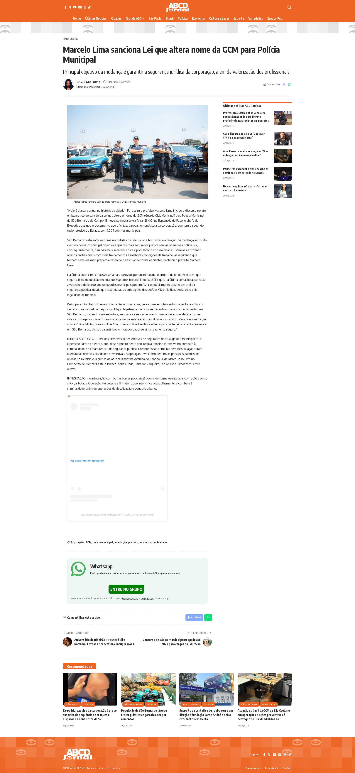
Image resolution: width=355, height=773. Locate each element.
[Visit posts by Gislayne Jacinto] (68, 84)
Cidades (74, 38)
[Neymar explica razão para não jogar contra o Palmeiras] (283, 191)
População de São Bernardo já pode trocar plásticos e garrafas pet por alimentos (144, 715)
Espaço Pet (268, 704)
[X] (69, 7)
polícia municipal (103, 542)
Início (65, 38)
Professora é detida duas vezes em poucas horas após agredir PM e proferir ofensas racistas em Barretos (246, 116)
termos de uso (130, 598)
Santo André (191, 704)
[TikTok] (89, 7)
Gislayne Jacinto (90, 81)
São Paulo (72, 704)
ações (80, 542)
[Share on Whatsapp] (289, 84)
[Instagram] (85, 7)
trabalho (162, 542)
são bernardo (148, 542)
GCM (88, 542)
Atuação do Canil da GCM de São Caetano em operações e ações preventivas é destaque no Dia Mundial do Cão (264, 715)
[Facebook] (65, 7)
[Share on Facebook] (283, 84)
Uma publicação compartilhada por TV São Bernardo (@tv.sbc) (117, 514)
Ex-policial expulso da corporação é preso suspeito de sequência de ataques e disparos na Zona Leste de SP (90, 715)
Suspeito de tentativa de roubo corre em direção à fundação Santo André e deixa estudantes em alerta (206, 715)
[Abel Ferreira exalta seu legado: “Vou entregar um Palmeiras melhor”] (283, 156)
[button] (289, 7)
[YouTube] (74, 7)
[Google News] (80, 7)
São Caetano (249, 704)
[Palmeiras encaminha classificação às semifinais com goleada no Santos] (283, 174)
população (120, 542)
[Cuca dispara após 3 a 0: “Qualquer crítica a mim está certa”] (283, 138)
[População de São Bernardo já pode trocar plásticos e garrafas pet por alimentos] (148, 689)
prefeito (133, 542)
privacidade (147, 598)
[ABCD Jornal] (177, 7)
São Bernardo (133, 704)
